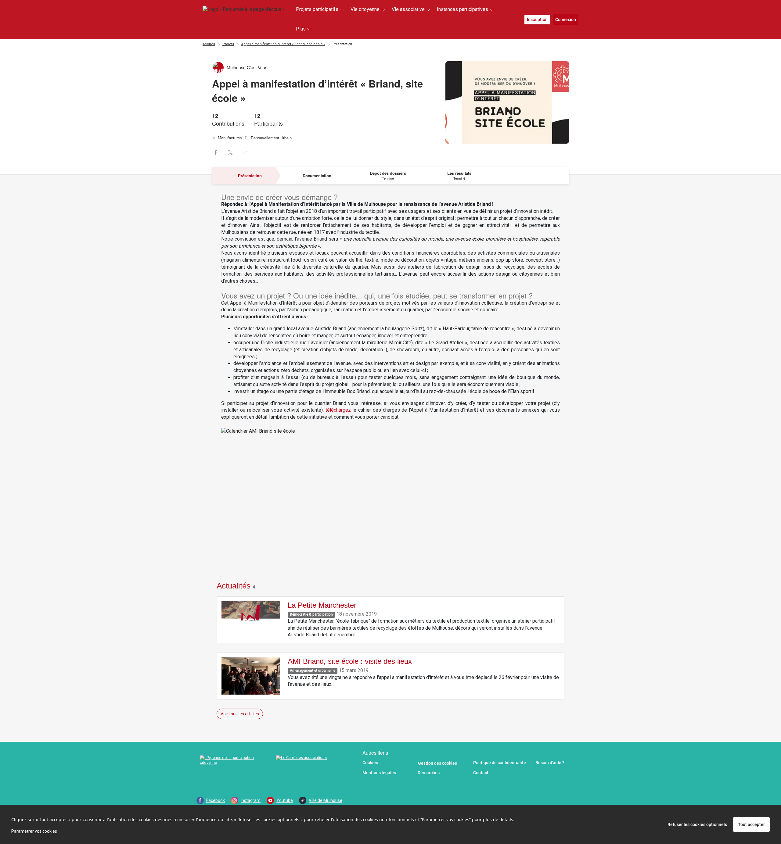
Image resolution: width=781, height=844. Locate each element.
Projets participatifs (317, 9)
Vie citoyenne (365, 9)
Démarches (429, 772)
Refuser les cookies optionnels (697, 824)
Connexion (565, 19)
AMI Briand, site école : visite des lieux (350, 661)
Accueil (209, 44)
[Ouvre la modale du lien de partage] (245, 152)
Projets (228, 44)
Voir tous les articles (240, 713)
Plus (301, 29)
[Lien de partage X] (230, 152)
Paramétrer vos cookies (34, 831)
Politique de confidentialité (499, 762)
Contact (480, 772)
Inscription (537, 19)
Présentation (342, 44)
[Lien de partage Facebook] (215, 152)
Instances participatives (462, 9)
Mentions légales (379, 772)
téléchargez (338, 410)
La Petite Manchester (322, 605)
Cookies (370, 762)
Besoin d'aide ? (549, 762)
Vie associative (408, 9)
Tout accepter (751, 824)
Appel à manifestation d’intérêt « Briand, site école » (283, 44)
